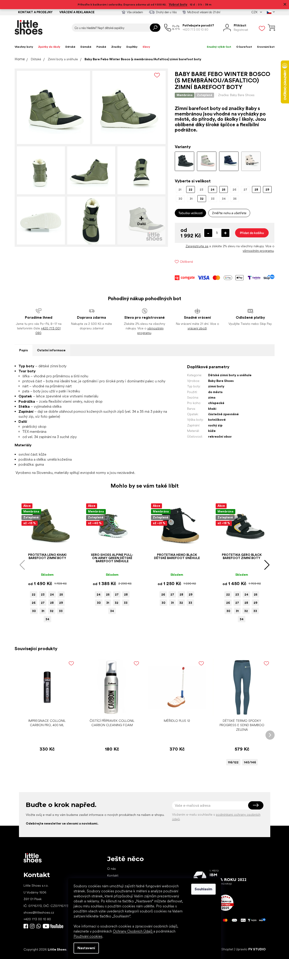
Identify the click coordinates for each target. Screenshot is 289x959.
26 (33, 602)
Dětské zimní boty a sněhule (230, 375)
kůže (212, 431)
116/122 (233, 762)
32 (51, 611)
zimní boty (216, 386)
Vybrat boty (178, 4)
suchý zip (215, 425)
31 (42, 611)
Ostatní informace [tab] (51, 350)
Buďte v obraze (26, 926)
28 (52, 602)
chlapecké (216, 403)
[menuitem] (24, 47)
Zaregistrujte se (197, 246)
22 (33, 594)
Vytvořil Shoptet (221, 949)
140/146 (250, 762)
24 (52, 594)
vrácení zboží (197, 328)
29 (61, 602)
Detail (240, 709)
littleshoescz (32, 926)
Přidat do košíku (252, 233)
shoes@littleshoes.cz (39, 912)
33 (61, 611)
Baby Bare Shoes (221, 381)
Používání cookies (88, 936)
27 (43, 602)
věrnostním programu (258, 250)
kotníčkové (217, 419)
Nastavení (86, 948)
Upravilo (251, 949)
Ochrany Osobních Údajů (133, 931)
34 (47, 619)
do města (215, 392)
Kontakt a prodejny (35, 12)
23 (43, 594)
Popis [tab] (23, 350)
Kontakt (112, 875)
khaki (212, 408)
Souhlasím (203, 889)
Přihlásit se (255, 805)
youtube (53, 926)
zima (211, 397)
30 (34, 611)
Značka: (236, 95)
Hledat (155, 28)
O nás (111, 868)
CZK (254, 12)
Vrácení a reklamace (77, 12)
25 (61, 594)
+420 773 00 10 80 (37, 919)
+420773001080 (39, 926)
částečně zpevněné (223, 414)
